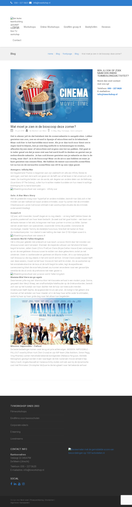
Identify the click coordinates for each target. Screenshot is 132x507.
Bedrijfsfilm (91, 26)
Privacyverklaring (37, 500)
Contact (17, 40)
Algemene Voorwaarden (20, 503)
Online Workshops (49, 26)
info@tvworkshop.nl (107, 94)
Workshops (30, 26)
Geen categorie (76, 131)
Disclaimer (49, 500)
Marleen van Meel (39, 131)
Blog (58, 54)
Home (16, 26)
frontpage (67, 54)
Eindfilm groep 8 (72, 26)
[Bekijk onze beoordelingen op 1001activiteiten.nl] (95, 451)
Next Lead (24, 500)
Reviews (106, 26)
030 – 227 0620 (114, 88)
